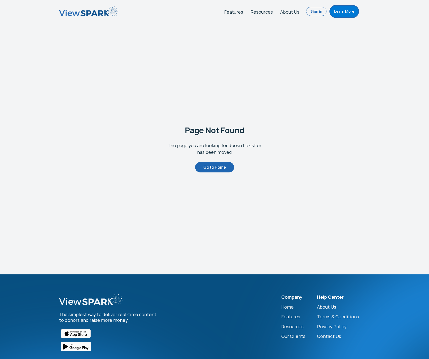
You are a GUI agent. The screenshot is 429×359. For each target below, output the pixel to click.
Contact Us (329, 336)
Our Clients (293, 336)
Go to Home (214, 167)
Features (233, 12)
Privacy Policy (332, 326)
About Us (289, 12)
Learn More (344, 11)
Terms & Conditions (338, 317)
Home (287, 307)
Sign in (316, 11)
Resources (261, 12)
